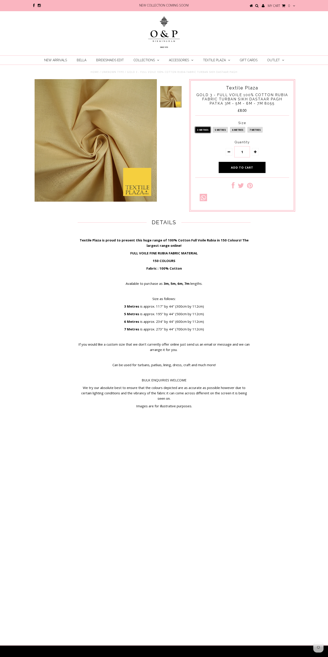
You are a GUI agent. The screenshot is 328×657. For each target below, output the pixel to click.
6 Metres (237, 129)
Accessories (179, 60)
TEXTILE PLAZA (214, 60)
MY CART (279, 6)
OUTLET (273, 60)
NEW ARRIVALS (55, 60)
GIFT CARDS (248, 60)
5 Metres (220, 129)
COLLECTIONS (144, 60)
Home (95, 72)
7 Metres (255, 129)
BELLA (81, 60)
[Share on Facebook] (233, 186)
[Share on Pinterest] (250, 186)
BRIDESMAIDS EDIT (110, 60)
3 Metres (202, 129)
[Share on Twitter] (241, 186)
